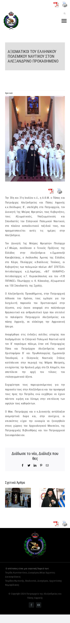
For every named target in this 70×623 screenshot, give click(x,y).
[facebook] (31, 605)
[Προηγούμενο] (7, 497)
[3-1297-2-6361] (35, 139)
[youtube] (38, 605)
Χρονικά (9, 93)
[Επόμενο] (62, 497)
